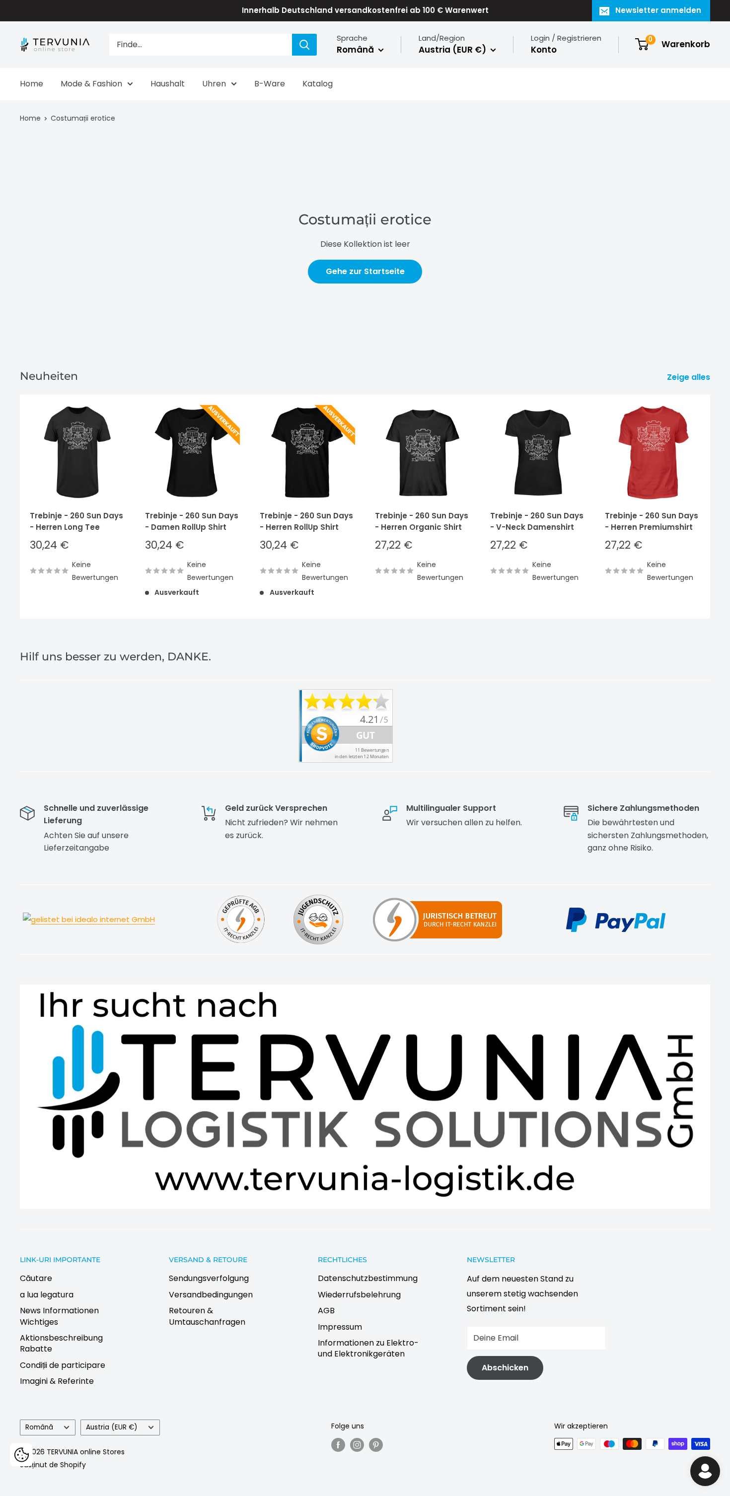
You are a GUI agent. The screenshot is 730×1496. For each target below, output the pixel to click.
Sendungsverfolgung (209, 1278)
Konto (544, 50)
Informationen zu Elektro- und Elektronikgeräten (368, 1348)
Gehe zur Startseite (365, 271)
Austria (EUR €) (112, 1427)
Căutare (36, 1278)
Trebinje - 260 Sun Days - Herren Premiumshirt (651, 521)
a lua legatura (46, 1294)
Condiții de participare (62, 1365)
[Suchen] (304, 45)
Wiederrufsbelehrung (359, 1294)
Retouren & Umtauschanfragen (207, 1316)
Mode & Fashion (91, 83)
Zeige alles (689, 377)
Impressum (340, 1327)
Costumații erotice (83, 118)
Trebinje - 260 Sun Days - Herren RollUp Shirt (306, 521)
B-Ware (269, 83)
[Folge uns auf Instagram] (357, 1445)
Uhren (214, 83)
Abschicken (505, 1367)
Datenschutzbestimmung (368, 1278)
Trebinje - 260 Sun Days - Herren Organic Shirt (421, 521)
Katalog (317, 83)
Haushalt (167, 83)
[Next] (710, 506)
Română (39, 1427)
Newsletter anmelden (658, 10)
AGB (326, 1310)
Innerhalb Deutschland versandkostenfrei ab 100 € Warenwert (365, 10)
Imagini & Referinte (57, 1381)
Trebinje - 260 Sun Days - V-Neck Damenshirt (537, 521)
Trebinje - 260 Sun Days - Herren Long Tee (76, 521)
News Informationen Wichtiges (59, 1316)
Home (31, 83)
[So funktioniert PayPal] (615, 906)
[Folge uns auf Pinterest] (376, 1445)
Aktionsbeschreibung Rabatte (61, 1343)
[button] (21, 1454)
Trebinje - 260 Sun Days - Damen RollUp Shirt (191, 521)
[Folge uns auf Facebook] (338, 1445)
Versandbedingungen (211, 1294)
